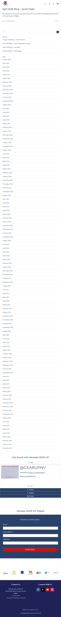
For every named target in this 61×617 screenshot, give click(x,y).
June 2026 (6, 67)
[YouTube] (47, 589)
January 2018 (7, 444)
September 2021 (8, 282)
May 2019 (6, 384)
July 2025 (6, 108)
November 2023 (8, 184)
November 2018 (8, 406)
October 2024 (7, 142)
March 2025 (6, 123)
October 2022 (7, 233)
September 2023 (8, 191)
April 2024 (6, 165)
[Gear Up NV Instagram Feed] (49, 4)
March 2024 (6, 169)
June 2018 (6, 425)
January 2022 (7, 267)
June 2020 (6, 338)
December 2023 (8, 180)
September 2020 (8, 327)
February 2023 (7, 218)
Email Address (8, 532)
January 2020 (7, 357)
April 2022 (6, 255)
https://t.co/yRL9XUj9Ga (37, 472)
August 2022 (7, 240)
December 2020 (8, 316)
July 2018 (6, 421)
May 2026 (6, 71)
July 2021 (6, 289)
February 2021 (7, 308)
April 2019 (6, 388)
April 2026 (6, 74)
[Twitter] (43, 589)
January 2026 (7, 86)
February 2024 (7, 172)
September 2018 (8, 414)
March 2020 (6, 350)
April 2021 (6, 301)
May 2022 (6, 252)
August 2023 (7, 195)
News (14, 21)
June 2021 (6, 293)
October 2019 (7, 369)
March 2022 (6, 259)
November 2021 (8, 274)
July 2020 (6, 335)
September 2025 (8, 101)
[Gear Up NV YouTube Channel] (58, 4)
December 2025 (8, 89)
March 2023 (6, 214)
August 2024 (7, 150)
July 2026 (6, 63)
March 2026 (6, 78)
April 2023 (6, 210)
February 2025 (7, 127)
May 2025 (6, 116)
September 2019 (8, 372)
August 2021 (7, 286)
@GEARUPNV (33, 467)
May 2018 (6, 429)
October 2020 (7, 323)
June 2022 (6, 248)
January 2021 (7, 312)
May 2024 (6, 161)
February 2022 (7, 263)
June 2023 (6, 203)
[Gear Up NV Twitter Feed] (45, 4)
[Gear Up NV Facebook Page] (53, 4)
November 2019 (8, 365)
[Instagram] (52, 589)
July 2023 (6, 199)
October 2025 (7, 97)
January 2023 (7, 222)
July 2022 (6, 244)
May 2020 (6, 342)
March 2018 (6, 437)
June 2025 (6, 112)
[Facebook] (38, 589)
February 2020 (7, 354)
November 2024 (8, 139)
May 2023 (6, 206)
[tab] (30, 462)
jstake (4, 21)
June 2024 (6, 157)
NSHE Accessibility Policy (30, 609)
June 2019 (6, 380)
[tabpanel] (30, 476)
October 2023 (7, 188)
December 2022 (8, 225)
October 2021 (7, 278)
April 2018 (6, 433)
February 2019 (7, 395)
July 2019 (6, 376)
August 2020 (7, 331)
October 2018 (7, 410)
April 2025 (6, 120)
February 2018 (7, 440)
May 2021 (6, 297)
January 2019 (7, 399)
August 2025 (7, 105)
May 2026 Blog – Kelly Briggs (12, 51)
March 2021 (6, 305)
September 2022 (8, 237)
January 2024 (7, 176)
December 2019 (8, 361)
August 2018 (7, 418)
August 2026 (7, 59)
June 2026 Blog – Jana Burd (11, 47)
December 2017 (8, 448)
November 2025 (8, 93)
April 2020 (6, 346)
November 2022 (8, 229)
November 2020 (8, 320)
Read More (57, 21)
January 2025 (7, 131)
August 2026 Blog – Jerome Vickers (14, 39)
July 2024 (6, 154)
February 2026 (7, 82)
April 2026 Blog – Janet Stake (18, 9)
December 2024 (8, 135)
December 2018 (8, 403)
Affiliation (7, 539)
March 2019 (6, 391)
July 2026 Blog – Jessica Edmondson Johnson (17, 43)
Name (5, 524)
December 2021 (8, 271)
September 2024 (8, 146)
